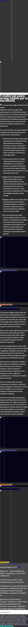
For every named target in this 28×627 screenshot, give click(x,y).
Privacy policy (9, 626)
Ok (1, 626)
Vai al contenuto (4, 0)
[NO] (13, 626)
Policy (19, 567)
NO (4, 626)
